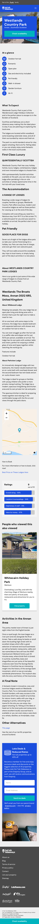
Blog (4, 861)
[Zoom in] (6, 413)
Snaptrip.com (10, 806)
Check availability (19, 34)
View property (19, 606)
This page (6, 728)
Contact (5, 871)
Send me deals (20, 798)
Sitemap (5, 878)
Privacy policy (7, 868)
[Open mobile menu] (35, 8)
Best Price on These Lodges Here (15, 472)
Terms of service (8, 864)
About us (5, 857)
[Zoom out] (6, 418)
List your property (9, 875)
